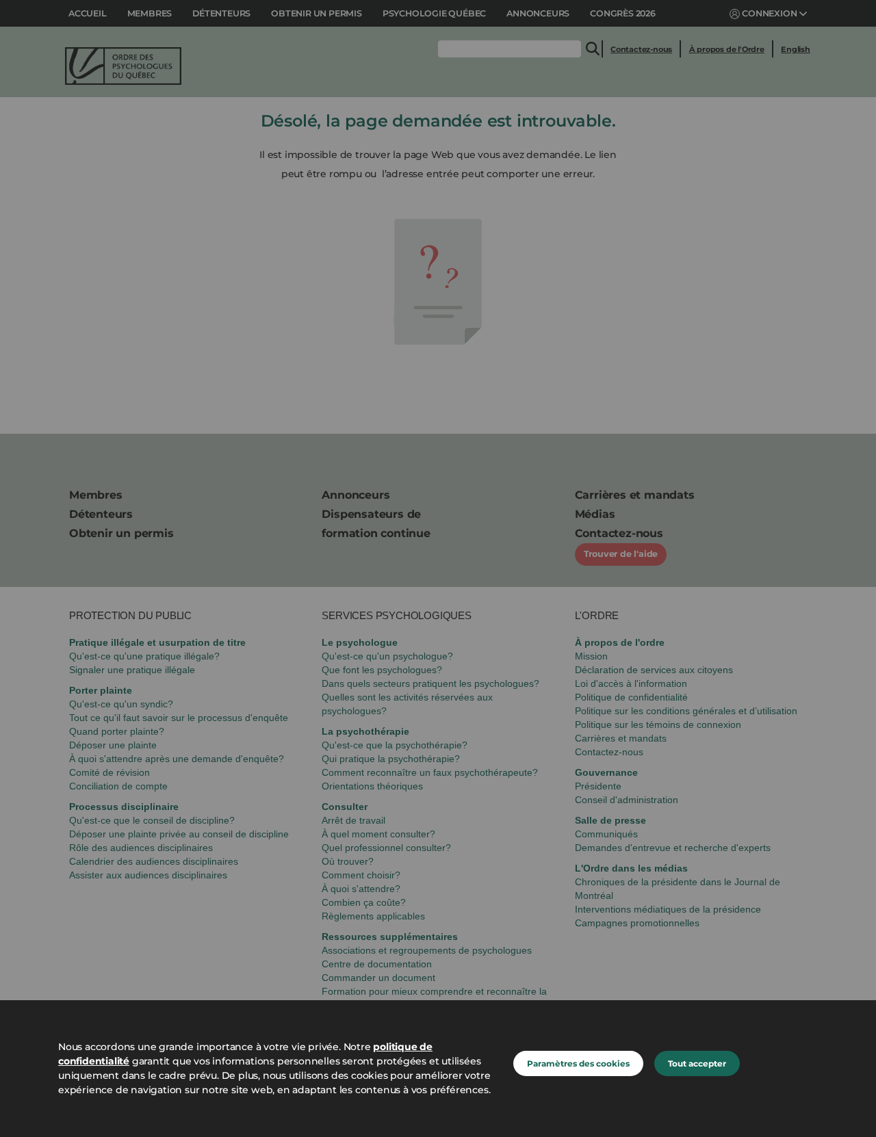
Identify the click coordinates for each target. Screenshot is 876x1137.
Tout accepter (697, 1063)
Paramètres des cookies (578, 1063)
